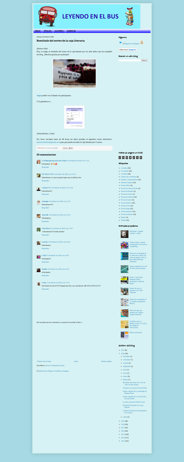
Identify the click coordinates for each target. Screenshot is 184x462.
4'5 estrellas (125, 171)
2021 (123, 350)
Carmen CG (46, 188)
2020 (123, 353)
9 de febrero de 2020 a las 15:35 (62, 228)
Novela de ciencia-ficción (129, 188)
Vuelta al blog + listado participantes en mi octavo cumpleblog (138, 244)
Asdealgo (45, 201)
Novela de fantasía (127, 191)
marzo (125, 376)
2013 (123, 441)
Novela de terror (126, 200)
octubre (126, 363)
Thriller (123, 220)
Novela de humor (126, 194)
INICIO (37, 31)
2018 (123, 424)
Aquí (39, 95)
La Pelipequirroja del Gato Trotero (54, 161)
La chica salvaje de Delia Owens (134, 402)
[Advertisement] (74, 342)
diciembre (126, 356)
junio (125, 370)
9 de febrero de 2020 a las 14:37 (60, 201)
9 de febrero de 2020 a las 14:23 (65, 174)
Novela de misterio (127, 197)
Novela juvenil (126, 206)
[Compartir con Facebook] (70, 148)
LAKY (44, 255)
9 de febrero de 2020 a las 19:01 (58, 255)
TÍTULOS (47, 31)
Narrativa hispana (127, 182)
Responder (45, 167)
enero (125, 417)
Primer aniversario (136, 332)
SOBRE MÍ (71, 31)
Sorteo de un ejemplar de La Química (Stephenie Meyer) (138, 301)
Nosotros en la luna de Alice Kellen (135, 388)
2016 (123, 431)
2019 (123, 421)
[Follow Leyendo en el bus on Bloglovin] (128, 51)
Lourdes (45, 242)
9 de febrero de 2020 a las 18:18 (59, 242)
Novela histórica (126, 203)
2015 (123, 434)
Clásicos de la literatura (128, 177)
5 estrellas (124, 174)
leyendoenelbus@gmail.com (48, 142)
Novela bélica (125, 185)
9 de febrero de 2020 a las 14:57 (60, 215)
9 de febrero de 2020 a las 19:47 (58, 269)
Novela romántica (127, 214)
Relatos (123, 217)
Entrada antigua (106, 361)
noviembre (127, 360)
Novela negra (125, 208)
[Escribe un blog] (66, 148)
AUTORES (59, 31)
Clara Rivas (46, 228)
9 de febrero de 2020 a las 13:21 (78, 161)
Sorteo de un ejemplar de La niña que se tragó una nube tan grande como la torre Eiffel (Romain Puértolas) (138, 257)
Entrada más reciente (44, 361)
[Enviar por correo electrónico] (64, 148)
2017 (123, 428)
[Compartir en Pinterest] (72, 148)
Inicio (76, 361)
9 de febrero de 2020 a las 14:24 (62, 188)
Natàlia (44, 269)
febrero (125, 380)
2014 (123, 438)
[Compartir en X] (68, 148)
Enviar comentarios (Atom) (55, 365)
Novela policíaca (126, 211)
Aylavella (45, 215)
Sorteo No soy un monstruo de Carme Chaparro (136, 290)
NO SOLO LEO (47, 174)
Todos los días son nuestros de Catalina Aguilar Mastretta (136, 312)
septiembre (127, 366)
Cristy (44, 283)
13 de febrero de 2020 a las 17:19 (58, 283)
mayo (125, 373)
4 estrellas (124, 168)
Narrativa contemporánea (129, 180)
